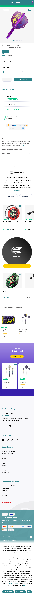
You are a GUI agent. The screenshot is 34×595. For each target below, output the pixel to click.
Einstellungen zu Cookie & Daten (9, 486)
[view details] (12, 218)
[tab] (16, 142)
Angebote (4, 468)
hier (3, 522)
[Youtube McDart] (7, 440)
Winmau (3, 463)
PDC (3, 475)
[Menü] (2, 2)
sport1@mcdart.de (11, 426)
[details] (6, 10)
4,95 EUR (4, 517)
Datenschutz (4, 495)
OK (29, 591)
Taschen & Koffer (6, 472)
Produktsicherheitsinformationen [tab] (12, 149)
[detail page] (31, 336)
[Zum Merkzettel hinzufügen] (31, 46)
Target (3, 461)
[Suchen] (6, 2)
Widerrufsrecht (5, 488)
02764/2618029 (7, 415)
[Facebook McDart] (17, 440)
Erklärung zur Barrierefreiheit (9, 500)
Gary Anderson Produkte (7, 453)
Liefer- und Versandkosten (8, 497)
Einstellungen (8, 591)
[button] (27, 2)
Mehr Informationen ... (13, 583)
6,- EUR (3, 520)
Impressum (4, 490)
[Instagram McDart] (3, 440)
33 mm (25, 72)
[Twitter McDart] (12, 440)
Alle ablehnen (20, 591)
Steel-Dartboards (6, 470)
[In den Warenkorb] (21, 230)
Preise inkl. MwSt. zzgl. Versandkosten (9, 59)
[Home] (17, 2)
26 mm (15, 72)
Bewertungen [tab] (6, 153)
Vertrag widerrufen (6, 502)
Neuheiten (4, 465)
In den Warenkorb (23, 79)
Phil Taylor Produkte (6, 456)
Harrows (4, 458)
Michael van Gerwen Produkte (9, 451)
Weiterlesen (17, 190)
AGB (3, 493)
